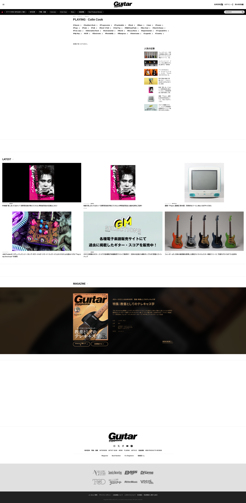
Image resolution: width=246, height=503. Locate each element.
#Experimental (147, 31)
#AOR (87, 33)
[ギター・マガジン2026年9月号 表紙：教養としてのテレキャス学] (90, 339)
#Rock (132, 25)
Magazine (81, 284)
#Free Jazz (78, 31)
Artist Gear (63, 12)
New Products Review (95, 12)
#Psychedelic (120, 25)
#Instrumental (109, 31)
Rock (85, 208)
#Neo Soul (146, 28)
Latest (8, 159)
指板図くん (141, 455)
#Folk (94, 28)
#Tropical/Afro (163, 31)
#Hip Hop (77, 33)
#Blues (141, 25)
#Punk (85, 28)
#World (122, 31)
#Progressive (106, 25)
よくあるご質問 (93, 495)
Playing (87, 16)
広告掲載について (118, 495)
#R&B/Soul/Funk (132, 28)
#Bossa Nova (133, 31)
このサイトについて (130, 495)
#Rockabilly (110, 33)
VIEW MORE (167, 341)
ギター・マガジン (77, 16)
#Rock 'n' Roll (105, 28)
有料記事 (32, 12)
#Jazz (150, 25)
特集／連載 (42, 12)
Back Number (116, 455)
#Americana (136, 33)
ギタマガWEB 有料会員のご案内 (15, 12)
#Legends (148, 33)
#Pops (77, 28)
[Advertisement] (123, 379)
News (72, 12)
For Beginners (129, 455)
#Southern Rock (91, 25)
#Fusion (159, 25)
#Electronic (97, 33)
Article (174, 203)
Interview (53, 12)
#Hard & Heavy (159, 28)
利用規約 (139, 495)
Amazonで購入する (82, 344)
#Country (160, 33)
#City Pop (118, 28)
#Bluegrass (123, 33)
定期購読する (99, 344)
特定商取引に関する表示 (150, 495)
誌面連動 (81, 12)
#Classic (77, 25)
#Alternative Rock (94, 31)
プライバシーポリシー (105, 495)
